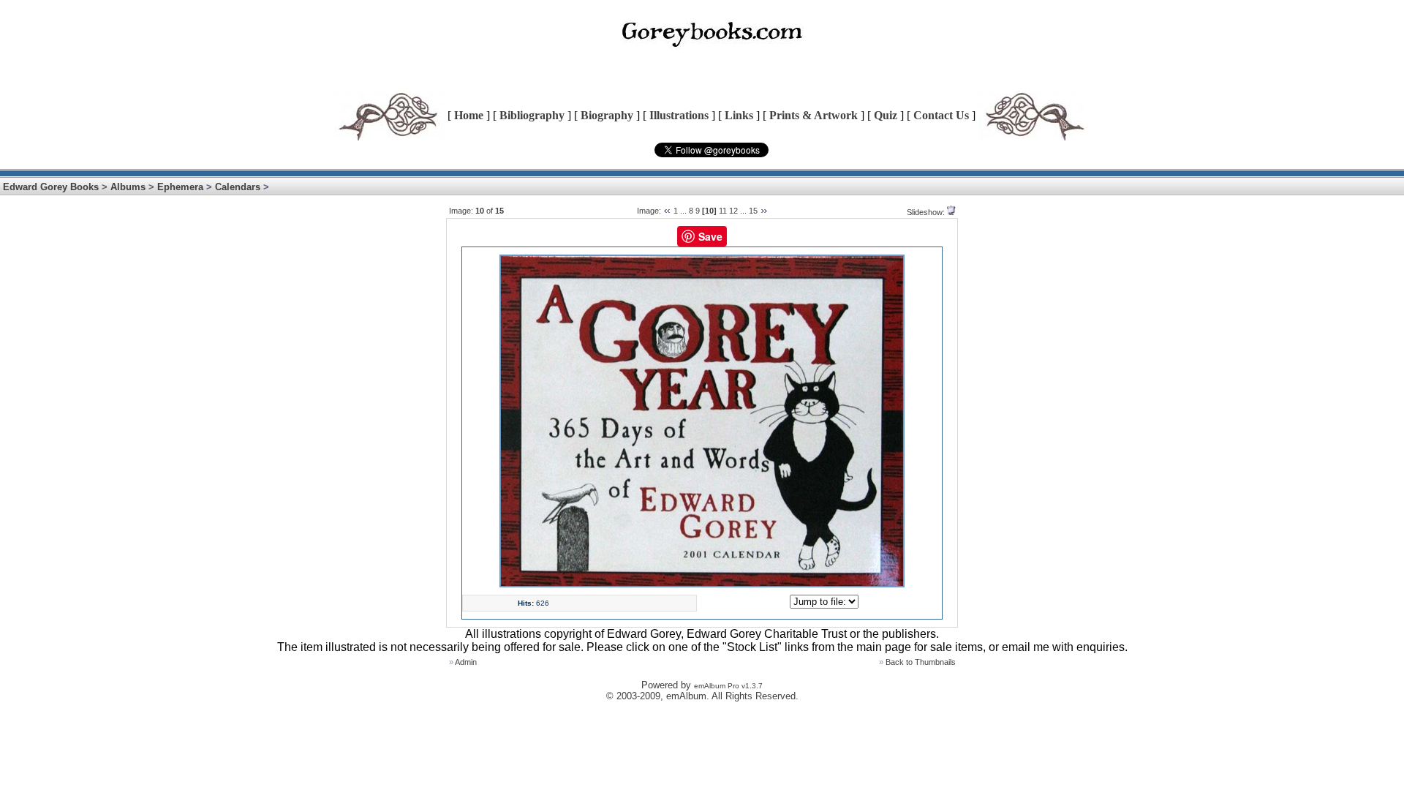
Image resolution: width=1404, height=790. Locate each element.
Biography (607, 115)
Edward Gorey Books (51, 186)
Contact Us (941, 115)
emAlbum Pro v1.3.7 (728, 686)
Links (739, 115)
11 (723, 210)
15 (753, 210)
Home (468, 115)
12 (733, 210)
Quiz (885, 115)
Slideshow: (926, 212)
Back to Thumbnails (921, 662)
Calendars (237, 186)
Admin (466, 662)
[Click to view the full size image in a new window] (702, 584)
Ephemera (180, 186)
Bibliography (532, 115)
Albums (128, 186)
